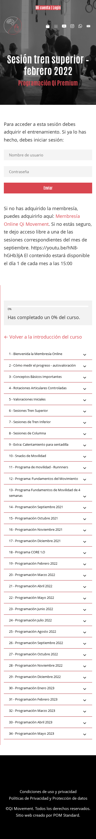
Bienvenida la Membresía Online (35, 353)
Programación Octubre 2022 (33, 654)
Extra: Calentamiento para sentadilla (38, 444)
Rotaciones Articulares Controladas (38, 388)
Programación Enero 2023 (31, 688)
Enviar (48, 188)
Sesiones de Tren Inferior (30, 422)
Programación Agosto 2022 (32, 631)
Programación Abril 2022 (30, 586)
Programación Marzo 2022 (32, 574)
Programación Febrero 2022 (33, 563)
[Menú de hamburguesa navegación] (56, 26)
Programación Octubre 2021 (33, 518)
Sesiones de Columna (27, 433)
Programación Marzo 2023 (32, 710)
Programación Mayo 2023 (31, 733)
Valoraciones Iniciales (27, 399)
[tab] (48, 354)
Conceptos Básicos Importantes (35, 376)
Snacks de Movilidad (27, 455)
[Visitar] (64, 26)
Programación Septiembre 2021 (36, 507)
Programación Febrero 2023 (33, 699)
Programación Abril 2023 (30, 722)
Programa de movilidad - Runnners (38, 467)
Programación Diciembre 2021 (35, 540)
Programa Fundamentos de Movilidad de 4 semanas (44, 493)
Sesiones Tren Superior (28, 410)
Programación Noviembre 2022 (35, 665)
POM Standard (66, 815)
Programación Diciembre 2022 (35, 676)
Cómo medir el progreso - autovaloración (42, 365)
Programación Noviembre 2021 (35, 529)
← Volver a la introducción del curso (43, 337)
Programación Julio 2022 (30, 620)
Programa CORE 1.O (27, 552)
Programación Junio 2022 (31, 609)
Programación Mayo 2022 (31, 597)
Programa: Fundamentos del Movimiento (43, 478)
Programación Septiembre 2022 (36, 642)
